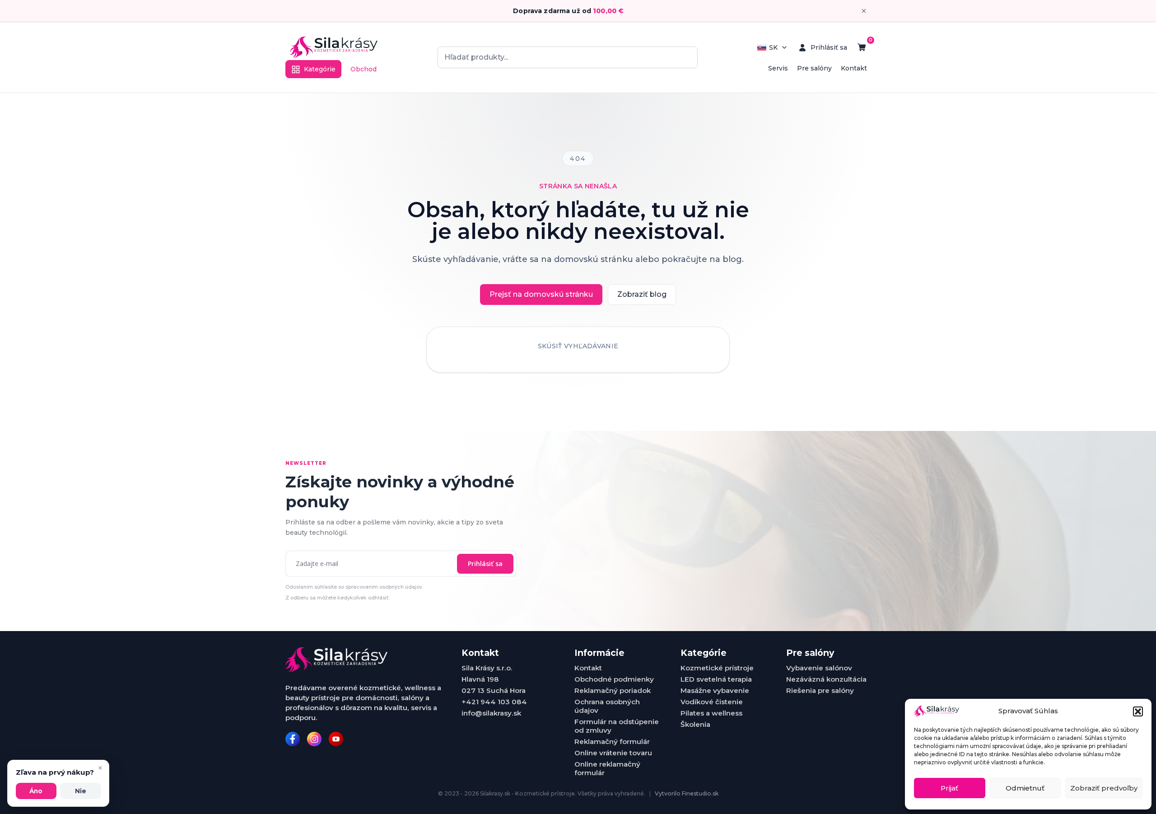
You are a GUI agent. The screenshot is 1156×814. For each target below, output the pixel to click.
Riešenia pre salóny (820, 690)
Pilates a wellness (711, 713)
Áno (35, 791)
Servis (778, 68)
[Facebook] (292, 739)
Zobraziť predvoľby (1103, 788)
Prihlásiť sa (485, 563)
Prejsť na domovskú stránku (541, 294)
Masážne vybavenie (715, 690)
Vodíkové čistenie (712, 701)
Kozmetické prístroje (717, 668)
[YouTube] (336, 739)
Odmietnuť (1025, 788)
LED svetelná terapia (716, 679)
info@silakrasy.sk (491, 713)
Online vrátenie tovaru (613, 753)
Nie (80, 791)
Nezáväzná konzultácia (826, 679)
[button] (1137, 711)
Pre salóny (814, 68)
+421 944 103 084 (494, 701)
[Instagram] (314, 739)
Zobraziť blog (642, 294)
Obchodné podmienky (614, 679)
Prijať (949, 788)
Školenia (695, 724)
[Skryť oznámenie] (864, 11)
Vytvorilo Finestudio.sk (686, 793)
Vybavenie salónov (819, 668)
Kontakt (854, 68)
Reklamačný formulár (612, 741)
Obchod (363, 69)
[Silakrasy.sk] (334, 47)
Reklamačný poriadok (612, 690)
